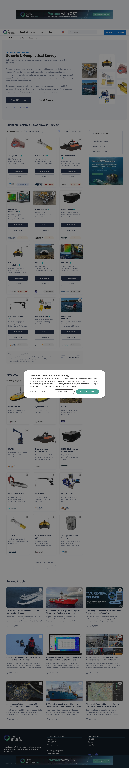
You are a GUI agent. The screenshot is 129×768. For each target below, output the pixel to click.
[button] (37, 391)
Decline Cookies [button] (64, 392)
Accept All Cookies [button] (87, 392)
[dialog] (64, 384)
